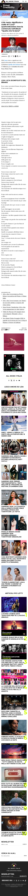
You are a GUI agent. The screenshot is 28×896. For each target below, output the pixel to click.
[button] (17, 56)
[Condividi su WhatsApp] (9, 56)
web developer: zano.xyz (14, 886)
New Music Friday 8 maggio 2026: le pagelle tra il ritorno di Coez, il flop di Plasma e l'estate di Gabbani (15, 320)
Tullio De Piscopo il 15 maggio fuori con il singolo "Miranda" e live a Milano (14, 314)
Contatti (13, 884)
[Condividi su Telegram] (15, 56)
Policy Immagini (14, 884)
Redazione (5, 54)
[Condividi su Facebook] (11, 56)
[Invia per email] (20, 56)
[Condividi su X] (13, 56)
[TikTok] (25, 880)
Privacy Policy (23, 884)
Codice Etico (18, 884)
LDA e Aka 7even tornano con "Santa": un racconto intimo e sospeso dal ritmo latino (14, 303)
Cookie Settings (20, 884)
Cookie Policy (7, 884)
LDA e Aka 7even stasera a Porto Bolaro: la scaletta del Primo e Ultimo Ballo (14, 296)
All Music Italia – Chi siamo (6, 884)
